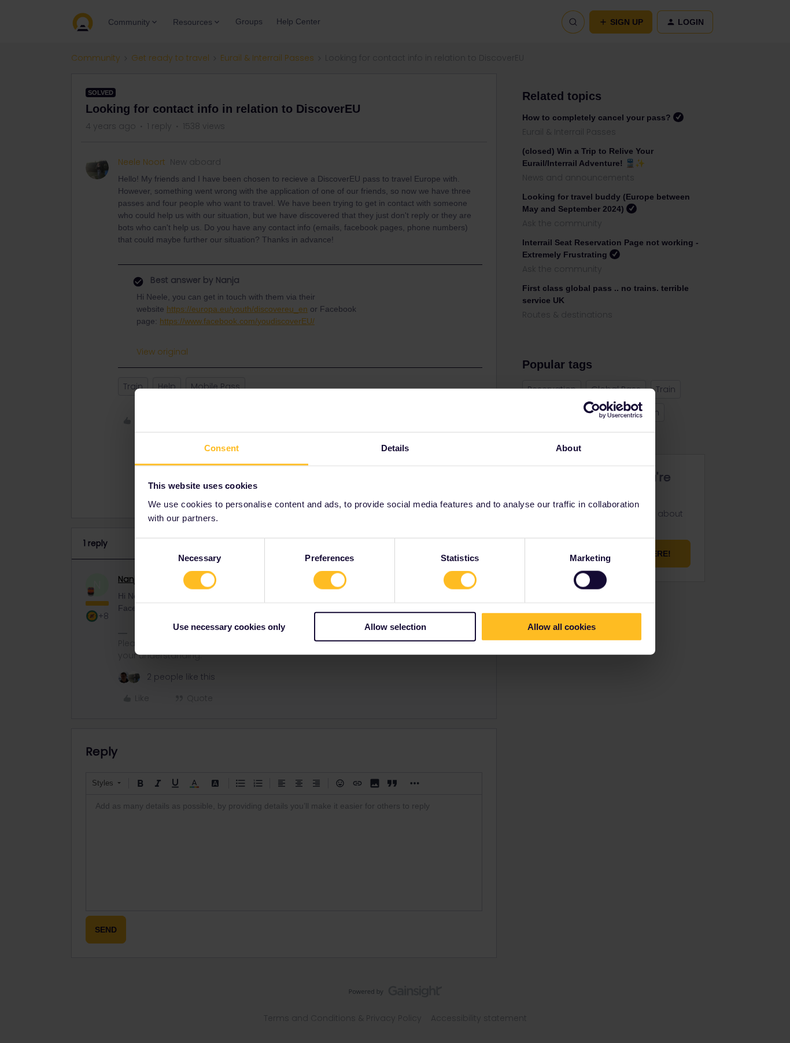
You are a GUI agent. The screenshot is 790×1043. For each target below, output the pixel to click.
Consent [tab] (221, 447)
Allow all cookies (561, 626)
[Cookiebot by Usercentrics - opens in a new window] (592, 410)
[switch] (329, 580)
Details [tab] (395, 447)
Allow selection (395, 626)
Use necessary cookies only (229, 626)
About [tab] (568, 447)
